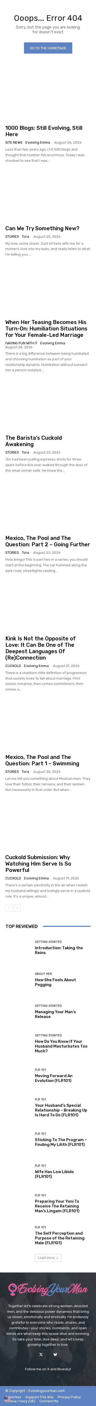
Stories (12, 236)
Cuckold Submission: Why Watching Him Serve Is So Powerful (38, 863)
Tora (25, 237)
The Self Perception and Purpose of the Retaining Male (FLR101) (60, 1238)
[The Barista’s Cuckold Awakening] (48, 405)
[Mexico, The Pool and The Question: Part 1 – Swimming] (48, 724)
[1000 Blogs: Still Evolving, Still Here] (48, 95)
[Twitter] (41, 1355)
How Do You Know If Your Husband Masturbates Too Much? (61, 1046)
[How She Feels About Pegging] (18, 980)
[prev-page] (8, 908)
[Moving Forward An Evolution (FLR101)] (18, 1076)
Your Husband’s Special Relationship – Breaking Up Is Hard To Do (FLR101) (61, 1110)
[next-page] (17, 908)
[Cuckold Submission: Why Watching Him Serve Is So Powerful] (48, 824)
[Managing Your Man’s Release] (18, 1012)
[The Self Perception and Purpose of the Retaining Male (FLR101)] (18, 1236)
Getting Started (48, 941)
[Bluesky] (55, 1355)
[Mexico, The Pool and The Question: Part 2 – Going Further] (48, 505)
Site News (13, 142)
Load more (46, 1257)
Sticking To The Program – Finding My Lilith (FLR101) (61, 1142)
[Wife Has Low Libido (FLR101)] (18, 1172)
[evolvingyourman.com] (48, 1290)
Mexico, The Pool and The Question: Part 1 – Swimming (42, 760)
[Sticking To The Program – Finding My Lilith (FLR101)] (18, 1140)
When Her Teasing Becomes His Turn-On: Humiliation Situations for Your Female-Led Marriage (46, 328)
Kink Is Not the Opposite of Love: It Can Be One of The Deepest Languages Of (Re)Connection (40, 648)
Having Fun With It (21, 343)
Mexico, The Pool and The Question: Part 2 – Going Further (47, 541)
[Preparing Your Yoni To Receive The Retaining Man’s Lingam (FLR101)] (18, 1204)
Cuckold (13, 666)
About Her (43, 973)
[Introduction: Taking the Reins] (18, 948)
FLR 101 (40, 1069)
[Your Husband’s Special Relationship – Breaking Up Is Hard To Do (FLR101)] (18, 1108)
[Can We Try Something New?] (48, 195)
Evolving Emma (37, 142)
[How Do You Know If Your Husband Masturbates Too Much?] (18, 1044)
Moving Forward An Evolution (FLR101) (54, 1078)
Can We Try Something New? (42, 228)
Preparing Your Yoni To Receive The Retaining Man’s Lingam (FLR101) (57, 1206)
